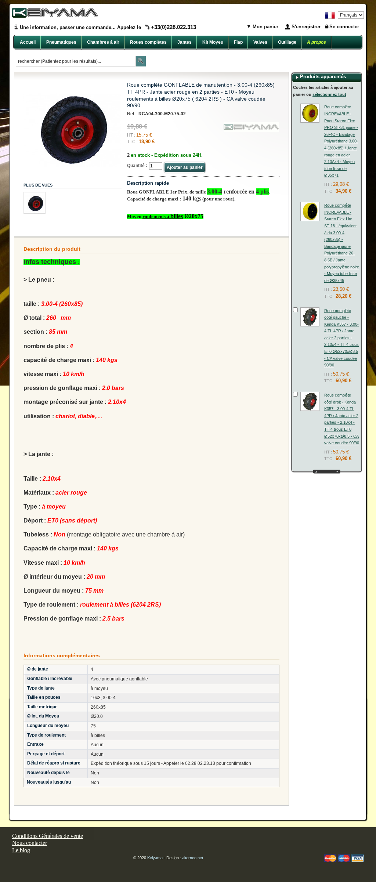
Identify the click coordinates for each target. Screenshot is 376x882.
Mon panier (264, 26)
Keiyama (155, 858)
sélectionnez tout (329, 94)
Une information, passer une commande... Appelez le (108, 27)
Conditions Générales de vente (47, 836)
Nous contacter (29, 843)
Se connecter (344, 26)
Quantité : (137, 165)
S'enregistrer (306, 26)
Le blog (21, 850)
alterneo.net (192, 858)
